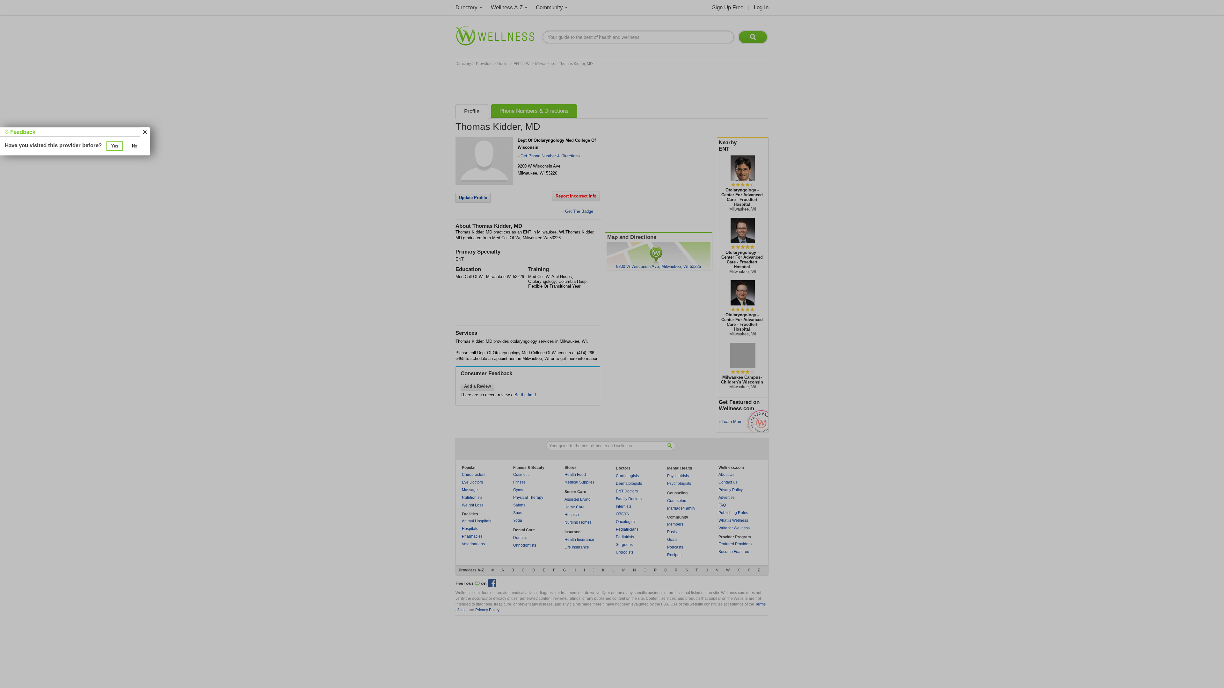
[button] (114, 146)
